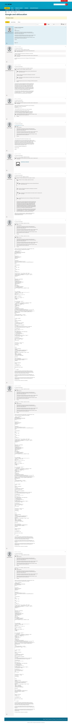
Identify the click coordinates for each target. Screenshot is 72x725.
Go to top (64, 719)
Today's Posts (17, 9)
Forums (7, 8)
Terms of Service (59, 719)
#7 (65, 173)
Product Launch (19, 8)
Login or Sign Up (63, 0)
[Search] (66, 4)
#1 (65, 27)
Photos (19, 22)
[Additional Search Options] (64, 4)
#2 (65, 46)
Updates (26, 8)
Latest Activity (13, 22)
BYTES (12, 8)
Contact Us (50, 719)
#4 (65, 98)
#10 (65, 551)
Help (46, 719)
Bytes (44, 719)
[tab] (7, 22)
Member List (7, 9)
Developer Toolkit (34, 8)
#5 (65, 122)
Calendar (12, 9)
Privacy (54, 719)
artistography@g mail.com (18, 125)
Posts (7, 22)
